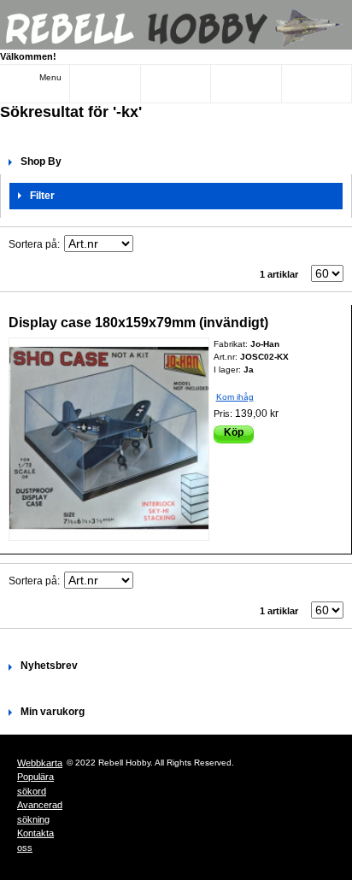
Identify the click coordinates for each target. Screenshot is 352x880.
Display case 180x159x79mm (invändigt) (138, 322)
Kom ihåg (235, 397)
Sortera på (33, 244)
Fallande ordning (148, 244)
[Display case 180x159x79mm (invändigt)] (109, 439)
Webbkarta (39, 763)
